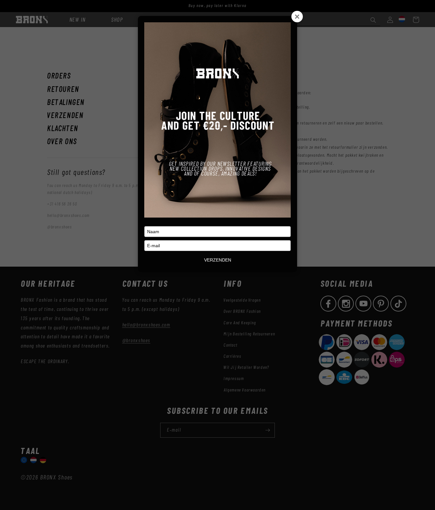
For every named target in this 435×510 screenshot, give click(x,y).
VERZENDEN (217, 259)
